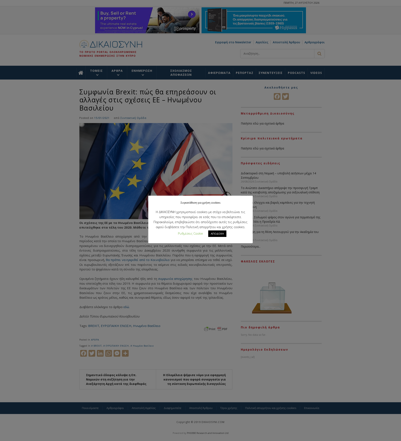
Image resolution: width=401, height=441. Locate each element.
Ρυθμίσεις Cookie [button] (190, 233)
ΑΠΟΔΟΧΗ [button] (217, 233)
